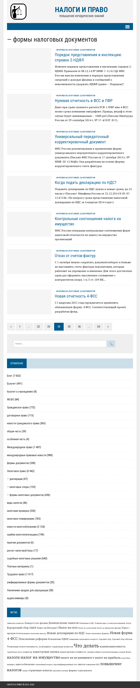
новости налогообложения (21, 526)
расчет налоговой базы (20, 550)
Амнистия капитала (15, 623)
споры (24, 670)
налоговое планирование (20, 518)
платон (81, 664)
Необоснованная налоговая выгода (31, 633)
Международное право (19, 447)
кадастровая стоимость (73, 651)
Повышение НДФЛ (58, 639)
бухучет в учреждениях (20, 391)
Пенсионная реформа (33, 639)
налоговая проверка (18, 510)
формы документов (18, 463)
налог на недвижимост (77, 658)
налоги (13, 657)
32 (38, 326)
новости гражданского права (23, 423)
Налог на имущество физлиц (109, 628)
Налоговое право (16, 471)
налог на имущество (40, 657)
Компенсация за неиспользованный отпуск (113, 623)
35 (69, 326)
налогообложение (25, 664)
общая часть (14, 431)
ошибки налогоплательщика (22, 534)
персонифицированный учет (65, 664)
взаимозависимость (113, 646)
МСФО (10, 399)
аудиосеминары (16, 598)
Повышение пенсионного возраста (83, 639)
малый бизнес (125, 652)
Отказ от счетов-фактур (75, 255)
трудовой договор (60, 670)
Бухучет (11, 383)
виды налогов (14, 502)
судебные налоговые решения (24, 558)
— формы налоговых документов (25, 495)
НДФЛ (32, 627)
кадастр (27, 651)
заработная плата (14, 652)
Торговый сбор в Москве (122, 639)
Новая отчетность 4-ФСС (76, 296)
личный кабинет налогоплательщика (103, 652)
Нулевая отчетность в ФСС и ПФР (84, 100)
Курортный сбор (18, 627)
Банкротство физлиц (36, 623)
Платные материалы (18, 566)
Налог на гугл (68, 627)
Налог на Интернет (47, 627)
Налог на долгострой (87, 628)
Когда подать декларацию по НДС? (85, 182)
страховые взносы (40, 670)
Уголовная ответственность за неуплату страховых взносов (40, 646)
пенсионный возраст (44, 664)
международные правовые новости (26, 455)
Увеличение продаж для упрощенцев (27, 590)
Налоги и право (14, 684)
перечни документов (18, 542)
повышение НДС (93, 664)
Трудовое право (16, 574)
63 (98, 326)
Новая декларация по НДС (66, 633)
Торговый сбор (105, 639)
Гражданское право (18, 407)
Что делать (86, 645)
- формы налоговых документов (75, 49)
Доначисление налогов (64, 623)
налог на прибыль (108, 658)
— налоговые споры (18, 487)
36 (79, 326)
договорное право (17, 415)
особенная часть (16, 439)
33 (48, 326)
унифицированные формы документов (28, 582)
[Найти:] (60, 343)
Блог (9, 375)
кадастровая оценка (46, 652)
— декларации (15, 479)
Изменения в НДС (86, 623)
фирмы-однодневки (80, 670)
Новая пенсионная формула (97, 633)
